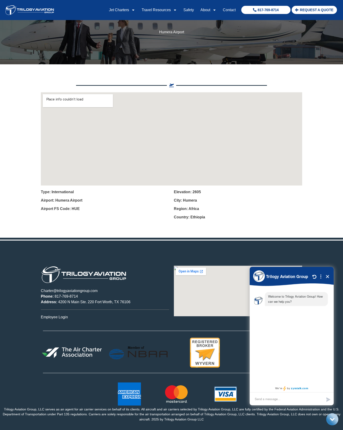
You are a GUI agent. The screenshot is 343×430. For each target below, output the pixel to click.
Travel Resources (156, 10)
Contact (229, 10)
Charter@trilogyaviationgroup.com (69, 291)
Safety (188, 10)
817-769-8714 (59, 296)
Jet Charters (119, 10)
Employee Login (54, 317)
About (205, 10)
